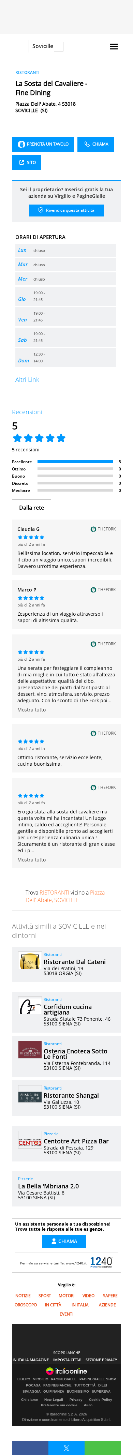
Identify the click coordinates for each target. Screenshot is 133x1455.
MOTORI (66, 1296)
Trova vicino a (65, 896)
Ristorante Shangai (71, 1095)
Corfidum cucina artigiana (68, 1009)
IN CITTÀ (53, 1305)
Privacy (76, 1399)
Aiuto (88, 1405)
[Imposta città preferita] (20, 46)
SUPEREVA (101, 1391)
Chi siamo (29, 1399)
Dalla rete (31, 507)
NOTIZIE (23, 1296)
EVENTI (66, 1314)
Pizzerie (51, 1134)
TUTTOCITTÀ (84, 1385)
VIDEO (88, 1296)
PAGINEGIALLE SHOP (97, 1379)
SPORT (45, 1296)
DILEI (102, 1385)
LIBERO (23, 1379)
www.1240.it (76, 1263)
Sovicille (42, 46)
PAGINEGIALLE (64, 1379)
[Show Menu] (114, 46)
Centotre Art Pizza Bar (76, 1141)
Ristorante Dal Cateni (75, 962)
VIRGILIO (40, 1379)
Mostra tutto (31, 709)
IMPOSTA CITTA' (67, 1359)
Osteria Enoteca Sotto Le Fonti (75, 1054)
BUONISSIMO (78, 1391)
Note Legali (53, 1399)
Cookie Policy (100, 1399)
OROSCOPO (26, 1305)
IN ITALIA (80, 1305)
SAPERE (110, 1296)
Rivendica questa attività (69, 210)
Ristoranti (53, 954)
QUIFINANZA (53, 1391)
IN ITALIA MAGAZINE (31, 1359)
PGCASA (33, 1385)
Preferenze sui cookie (59, 1405)
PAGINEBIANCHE (57, 1385)
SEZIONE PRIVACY (101, 1359)
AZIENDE (107, 1305)
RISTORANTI (27, 72)
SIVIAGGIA (32, 1391)
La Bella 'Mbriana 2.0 (48, 1186)
